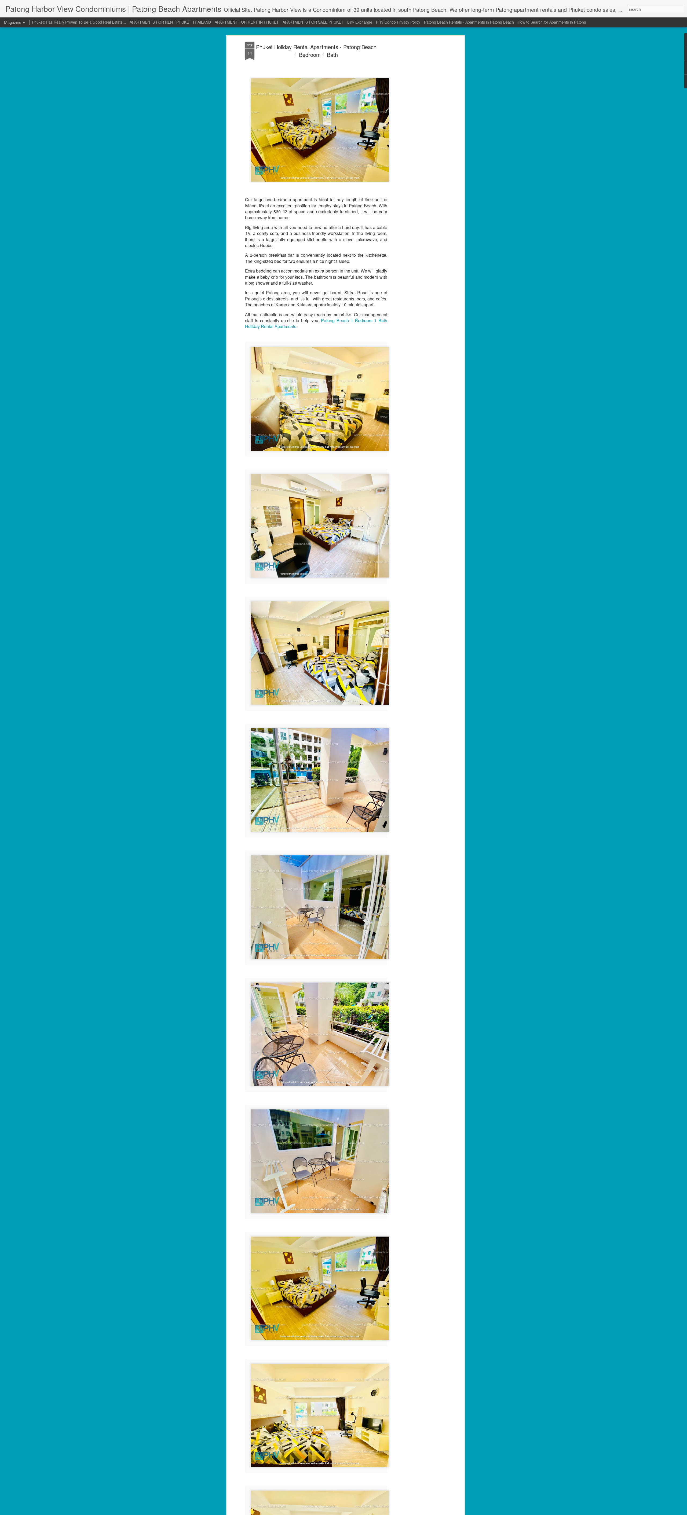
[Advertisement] (417, 126)
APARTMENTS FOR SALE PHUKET (313, 22)
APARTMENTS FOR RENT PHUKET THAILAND (170, 22)
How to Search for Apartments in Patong (552, 22)
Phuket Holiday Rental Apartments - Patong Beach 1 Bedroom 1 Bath (316, 50)
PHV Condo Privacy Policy (398, 22)
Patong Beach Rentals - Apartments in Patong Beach (469, 22)
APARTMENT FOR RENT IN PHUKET (247, 22)
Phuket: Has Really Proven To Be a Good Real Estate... (79, 22)
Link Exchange (359, 22)
